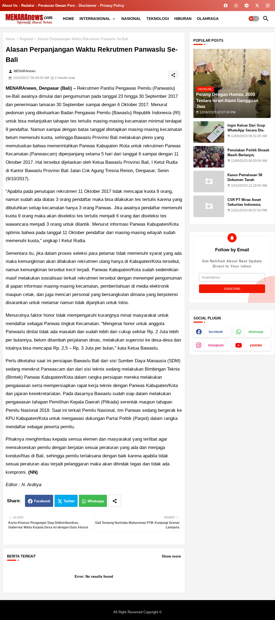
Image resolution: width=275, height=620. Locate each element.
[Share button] (114, 501)
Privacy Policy (112, 6)
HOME (68, 18)
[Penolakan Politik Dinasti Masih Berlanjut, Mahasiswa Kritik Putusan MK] (208, 157)
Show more (171, 556)
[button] (253, 18)
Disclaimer (87, 6)
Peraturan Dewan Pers (56, 6)
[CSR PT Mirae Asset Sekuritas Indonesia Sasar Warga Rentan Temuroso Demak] (208, 206)
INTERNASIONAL (94, 18)
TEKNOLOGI (157, 18)
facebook (216, 332)
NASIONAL (131, 18)
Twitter (69, 501)
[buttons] (225, 5)
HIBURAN (182, 18)
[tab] (68, 18)
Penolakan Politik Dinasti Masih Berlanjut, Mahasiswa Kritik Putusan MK (248, 157)
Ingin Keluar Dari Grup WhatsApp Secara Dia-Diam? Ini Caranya (246, 130)
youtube (256, 345)
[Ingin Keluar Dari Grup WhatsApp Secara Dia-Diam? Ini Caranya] (208, 132)
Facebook (42, 501)
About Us (9, 6)
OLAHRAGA (208, 18)
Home (10, 39)
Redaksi (27, 6)
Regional (26, 39)
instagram (216, 345)
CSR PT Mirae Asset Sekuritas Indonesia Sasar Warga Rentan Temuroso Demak (244, 207)
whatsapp (255, 332)
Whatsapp (96, 501)
